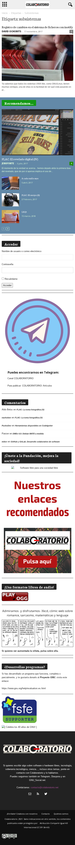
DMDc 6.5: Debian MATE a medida (28, 434)
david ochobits (11, 31)
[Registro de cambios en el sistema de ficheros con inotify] (37, 58)
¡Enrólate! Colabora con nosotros (22, 813)
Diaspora (55, 776)
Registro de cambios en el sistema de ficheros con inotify (37, 27)
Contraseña (7, 264)
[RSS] (38, 794)
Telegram (45, 776)
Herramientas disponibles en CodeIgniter (34, 426)
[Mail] (30, 794)
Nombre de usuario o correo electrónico (21, 251)
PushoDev (6, 426)
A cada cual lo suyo (30, 178)
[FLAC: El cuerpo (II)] (10, 199)
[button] (69, 5)
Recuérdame (11, 279)
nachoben (6, 418)
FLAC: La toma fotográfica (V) (30, 410)
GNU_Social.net (37, 780)
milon (4, 442)
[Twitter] (45, 794)
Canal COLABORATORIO (20, 378)
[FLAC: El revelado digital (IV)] (37, 132)
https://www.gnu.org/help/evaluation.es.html (24, 688)
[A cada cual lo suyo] (10, 183)
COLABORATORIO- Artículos (37, 385)
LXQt (24, 211)
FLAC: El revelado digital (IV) (20, 159)
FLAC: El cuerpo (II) (31, 194)
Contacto (45, 813)
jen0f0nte (8, 163)
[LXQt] (10, 216)
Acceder (7, 285)
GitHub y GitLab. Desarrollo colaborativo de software (35, 442)
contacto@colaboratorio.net (44, 787)
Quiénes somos (61, 813)
